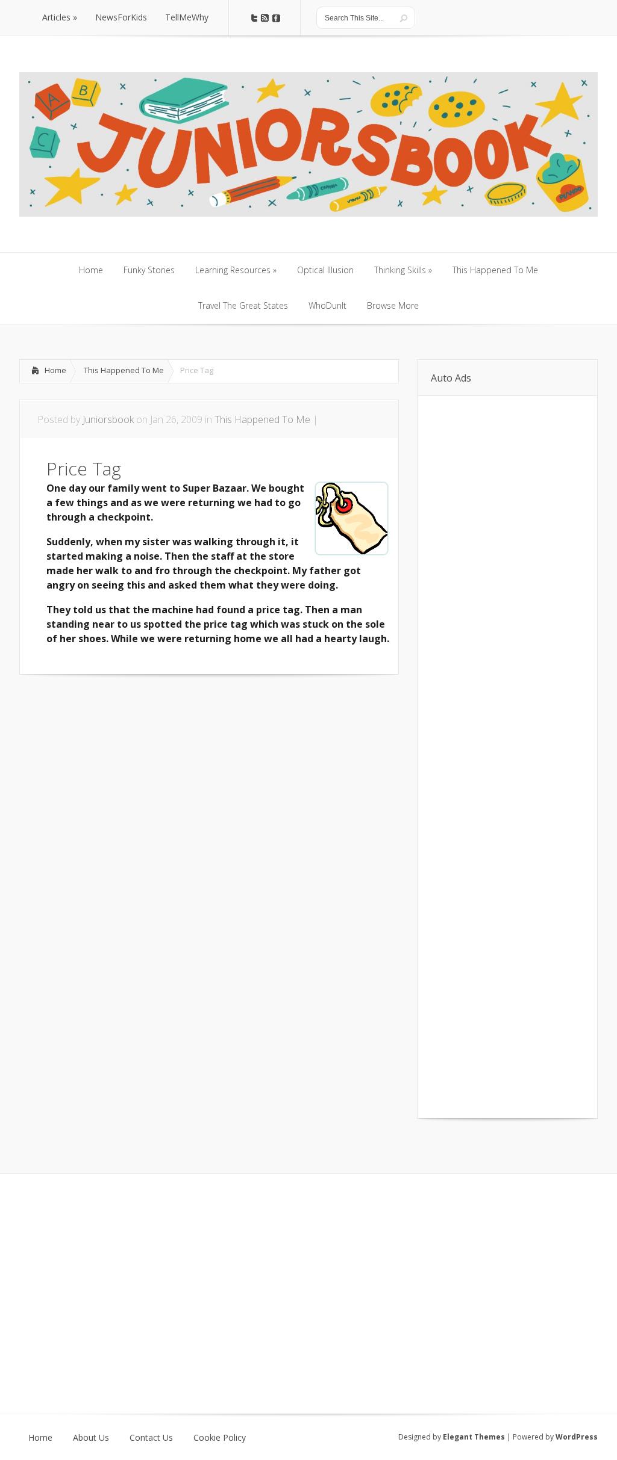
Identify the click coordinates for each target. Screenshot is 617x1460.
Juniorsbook (108, 419)
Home (55, 370)
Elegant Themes (474, 1437)
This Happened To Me (124, 370)
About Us (91, 1438)
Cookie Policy (219, 1438)
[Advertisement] (160, 711)
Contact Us (151, 1438)
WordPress (577, 1437)
